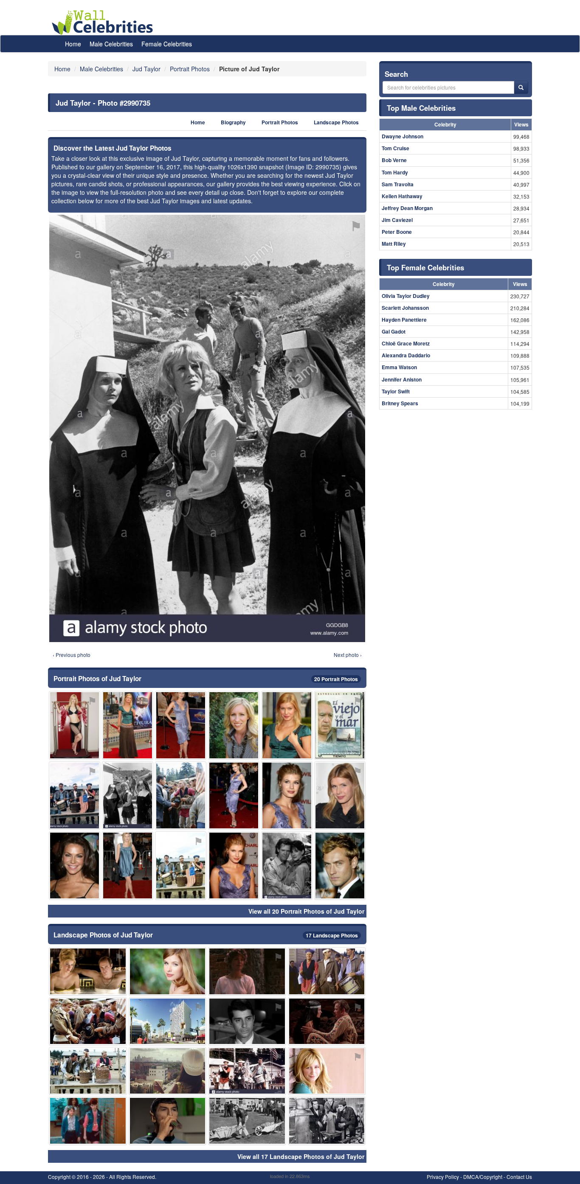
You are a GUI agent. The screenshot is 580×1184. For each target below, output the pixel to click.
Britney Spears (400, 403)
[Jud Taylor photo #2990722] (88, 971)
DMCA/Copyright (482, 1176)
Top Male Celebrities (421, 108)
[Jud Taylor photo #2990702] (233, 725)
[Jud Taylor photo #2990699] (327, 971)
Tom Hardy (395, 172)
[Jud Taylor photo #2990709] (247, 1121)
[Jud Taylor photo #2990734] (74, 795)
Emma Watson (399, 367)
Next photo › (348, 654)
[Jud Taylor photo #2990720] (74, 865)
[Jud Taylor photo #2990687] (287, 725)
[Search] (521, 87)
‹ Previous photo (71, 654)
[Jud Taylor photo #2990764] (327, 1121)
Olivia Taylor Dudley (406, 296)
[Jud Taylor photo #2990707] (247, 1021)
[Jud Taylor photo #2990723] (88, 1121)
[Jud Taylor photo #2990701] (127, 725)
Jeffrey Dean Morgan (407, 208)
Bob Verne (394, 160)
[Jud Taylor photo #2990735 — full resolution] (207, 428)
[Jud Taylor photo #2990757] (340, 865)
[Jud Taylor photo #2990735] (127, 795)
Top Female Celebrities (425, 267)
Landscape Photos (336, 122)
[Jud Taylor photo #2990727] (287, 865)
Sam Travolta (398, 184)
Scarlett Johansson (405, 307)
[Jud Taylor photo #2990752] (180, 795)
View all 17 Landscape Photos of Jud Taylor (300, 1156)
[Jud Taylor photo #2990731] (327, 1071)
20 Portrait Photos (336, 679)
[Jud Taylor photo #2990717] (247, 1071)
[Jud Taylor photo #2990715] (247, 971)
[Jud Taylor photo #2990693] (287, 795)
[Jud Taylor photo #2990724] (168, 971)
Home (73, 43)
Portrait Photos (280, 122)
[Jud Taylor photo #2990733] (168, 1071)
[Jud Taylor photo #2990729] (88, 1071)
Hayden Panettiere (404, 319)
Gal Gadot (393, 331)
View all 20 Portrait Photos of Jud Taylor (306, 911)
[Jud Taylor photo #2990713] (327, 1021)
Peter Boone (397, 232)
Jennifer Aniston (402, 379)
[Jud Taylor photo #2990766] (168, 1121)
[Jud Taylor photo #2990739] (127, 865)
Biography (233, 122)
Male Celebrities (111, 43)
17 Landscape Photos (332, 935)
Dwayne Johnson (402, 136)
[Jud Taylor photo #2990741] (88, 1021)
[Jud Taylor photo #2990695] (340, 795)
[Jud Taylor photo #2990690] (74, 725)
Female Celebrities (166, 43)
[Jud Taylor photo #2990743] (168, 1021)
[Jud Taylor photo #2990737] (340, 725)
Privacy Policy (443, 1176)
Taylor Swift (396, 391)
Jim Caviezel (397, 220)
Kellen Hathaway (402, 196)
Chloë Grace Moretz (406, 343)
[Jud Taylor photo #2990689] (233, 865)
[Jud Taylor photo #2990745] (180, 865)
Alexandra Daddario (406, 355)
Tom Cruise (395, 148)
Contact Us (519, 1176)
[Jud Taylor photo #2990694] (233, 795)
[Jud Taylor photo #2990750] (180, 725)
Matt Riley (394, 243)
